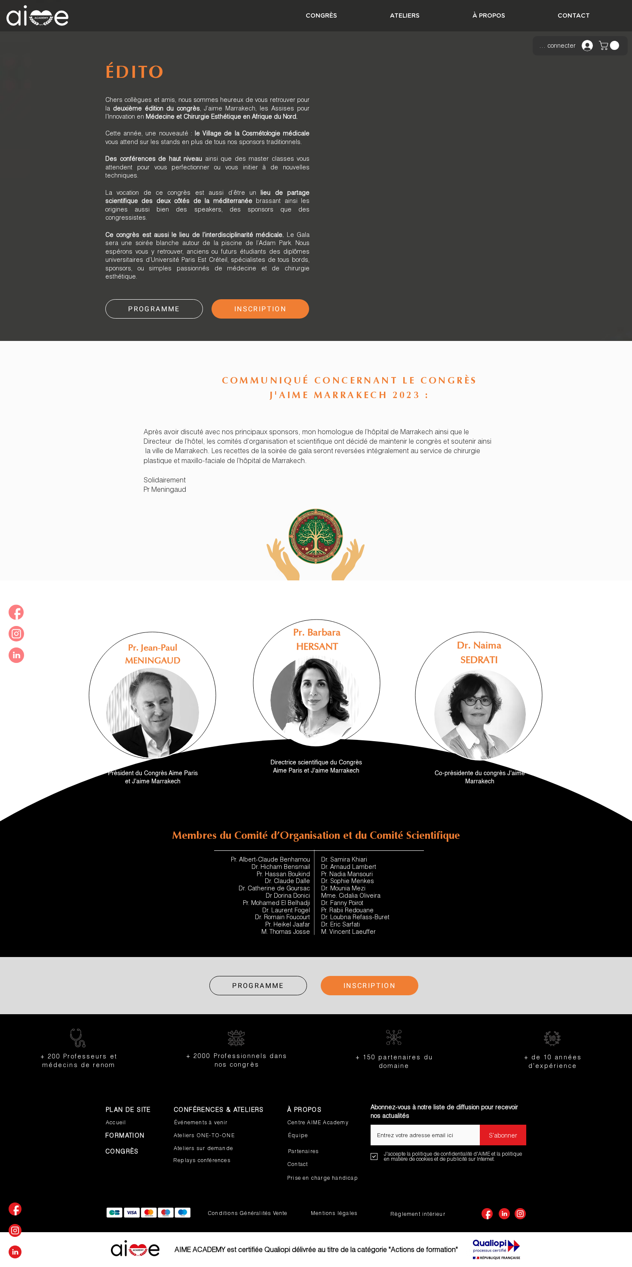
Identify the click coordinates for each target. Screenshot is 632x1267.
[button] (610, 45)
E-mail (379, 1122)
